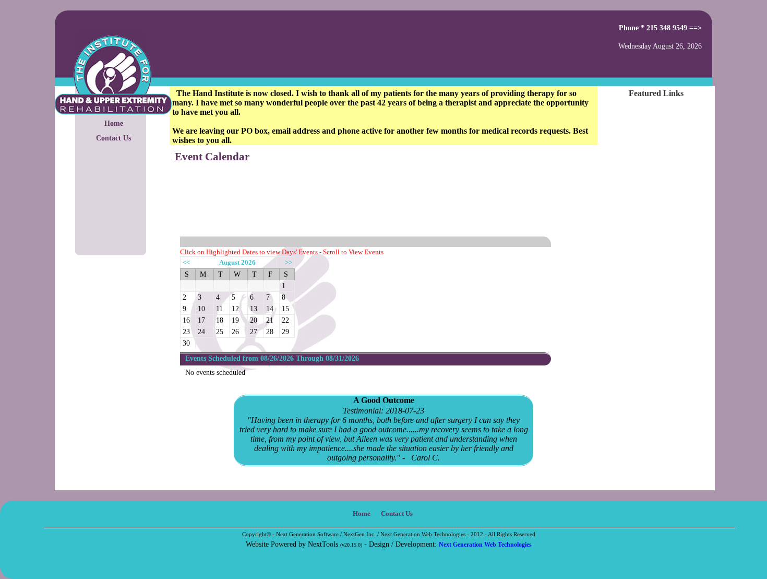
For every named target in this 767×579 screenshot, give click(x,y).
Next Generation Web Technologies (485, 544)
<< (186, 262)
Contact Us (113, 138)
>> (288, 262)
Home (113, 123)
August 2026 (237, 262)
